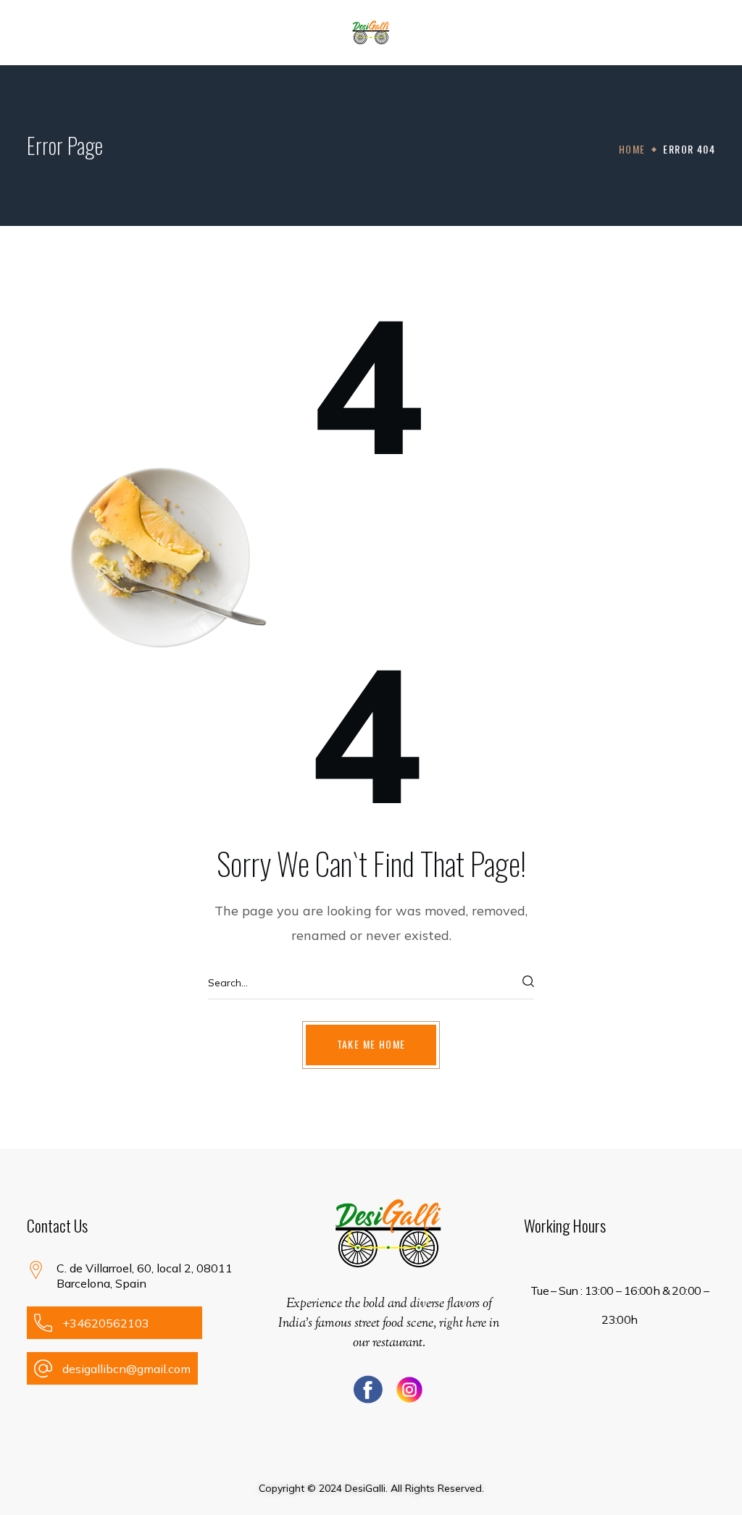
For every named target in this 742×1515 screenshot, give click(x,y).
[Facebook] (368, 1389)
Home (632, 148)
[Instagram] (409, 1389)
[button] (708, 32)
